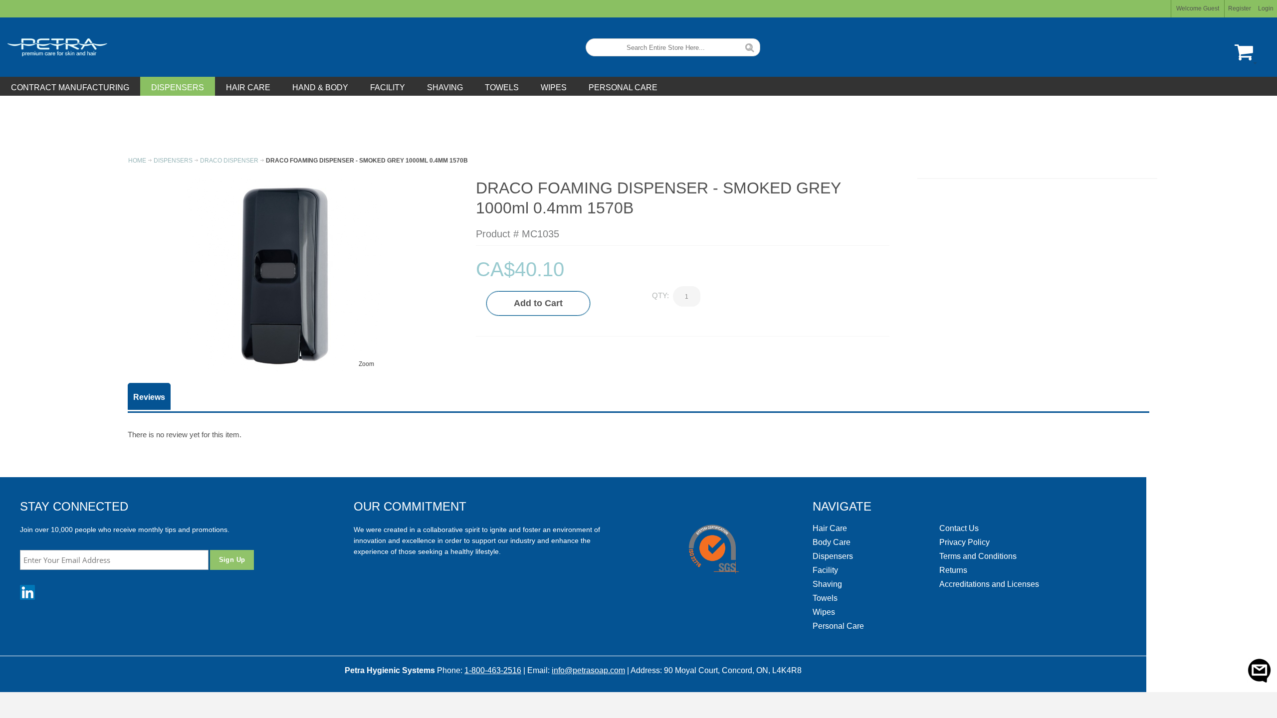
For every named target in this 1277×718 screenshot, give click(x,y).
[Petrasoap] (53, 47)
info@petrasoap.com (588, 670)
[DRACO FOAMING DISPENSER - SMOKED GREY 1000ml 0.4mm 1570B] (284, 181)
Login (1266, 8)
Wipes (824, 612)
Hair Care (830, 528)
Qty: (660, 295)
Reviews (149, 397)
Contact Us (959, 528)
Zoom (366, 363)
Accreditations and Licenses (989, 584)
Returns (953, 570)
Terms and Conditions (978, 556)
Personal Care (838, 626)
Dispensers (833, 556)
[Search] (749, 46)
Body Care (832, 542)
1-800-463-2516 (492, 670)
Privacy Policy (964, 542)
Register (1239, 8)
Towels (825, 598)
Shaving (827, 584)
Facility (825, 570)
